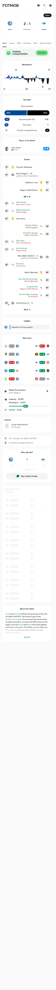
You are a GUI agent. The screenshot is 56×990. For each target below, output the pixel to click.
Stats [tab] (35, 43)
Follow (47, 15)
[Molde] (43, 461)
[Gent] (10, 461)
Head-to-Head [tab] (45, 43)
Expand (27, 637)
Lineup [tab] (11, 43)
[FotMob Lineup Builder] (27, 52)
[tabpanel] (27, 326)
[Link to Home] (10, 5)
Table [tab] (19, 43)
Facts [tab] (4, 43)
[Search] (44, 5)
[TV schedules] (38, 5)
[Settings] (50, 5)
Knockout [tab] (27, 43)
